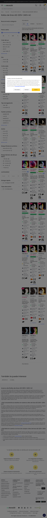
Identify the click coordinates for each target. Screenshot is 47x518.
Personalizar (17, 89)
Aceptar (36, 89)
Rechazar (27, 89)
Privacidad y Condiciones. (20, 86)
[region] (23, 84)
